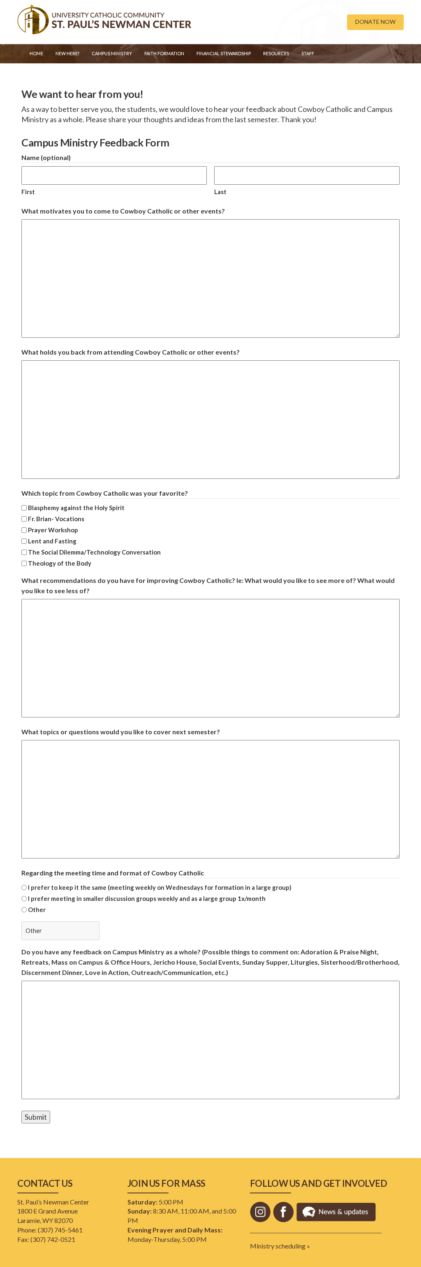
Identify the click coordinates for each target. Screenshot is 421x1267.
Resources (276, 53)
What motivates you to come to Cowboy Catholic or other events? (123, 211)
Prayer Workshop (53, 530)
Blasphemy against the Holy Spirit (76, 507)
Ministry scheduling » (280, 1246)
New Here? (67, 53)
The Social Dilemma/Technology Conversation (94, 552)
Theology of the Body (59, 563)
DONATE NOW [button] (375, 21)
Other (37, 909)
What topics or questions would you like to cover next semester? (120, 732)
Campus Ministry (112, 53)
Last (220, 191)
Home (36, 53)
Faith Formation (164, 53)
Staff (307, 53)
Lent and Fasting (52, 541)
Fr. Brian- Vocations (56, 518)
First (28, 191)
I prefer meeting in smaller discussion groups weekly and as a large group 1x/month (147, 898)
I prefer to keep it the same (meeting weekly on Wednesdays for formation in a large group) (159, 887)
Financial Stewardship (224, 53)
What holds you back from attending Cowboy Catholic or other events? (130, 352)
